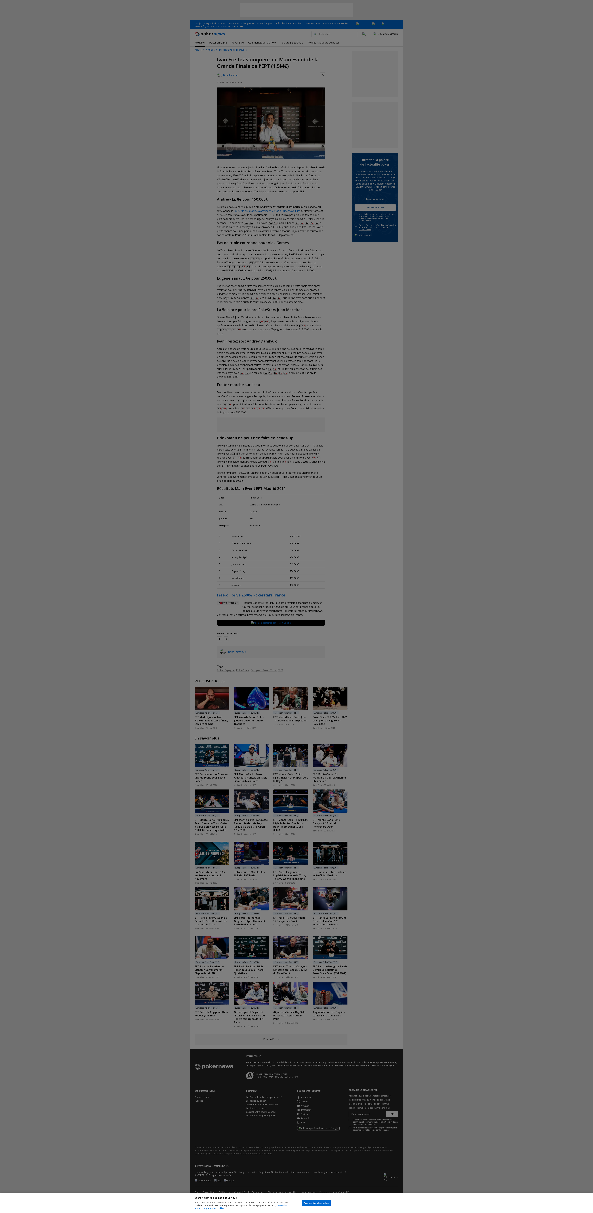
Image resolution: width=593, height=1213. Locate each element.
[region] (296, 1203)
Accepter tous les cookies (316, 1203)
